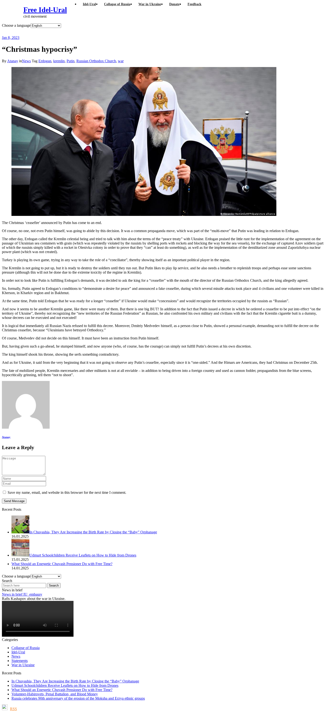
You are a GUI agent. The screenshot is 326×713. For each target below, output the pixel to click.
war (121, 61)
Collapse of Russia (25, 648)
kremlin (59, 61)
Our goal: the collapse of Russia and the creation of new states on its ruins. (101, 31)
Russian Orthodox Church (96, 61)
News (26, 61)
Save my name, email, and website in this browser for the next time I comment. (67, 492)
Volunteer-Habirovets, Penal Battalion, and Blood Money (54, 694)
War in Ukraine (23, 665)
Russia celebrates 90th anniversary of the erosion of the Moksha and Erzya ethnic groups (78, 698)
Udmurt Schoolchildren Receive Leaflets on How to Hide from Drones (64, 685)
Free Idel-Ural (45, 10)
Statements (19, 661)
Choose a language (16, 25)
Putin (70, 61)
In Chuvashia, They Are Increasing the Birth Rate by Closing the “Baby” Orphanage (75, 681)
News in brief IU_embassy (22, 594)
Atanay (12, 61)
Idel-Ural (18, 652)
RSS (13, 709)
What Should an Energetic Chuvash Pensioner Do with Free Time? (61, 690)
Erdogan (44, 61)
